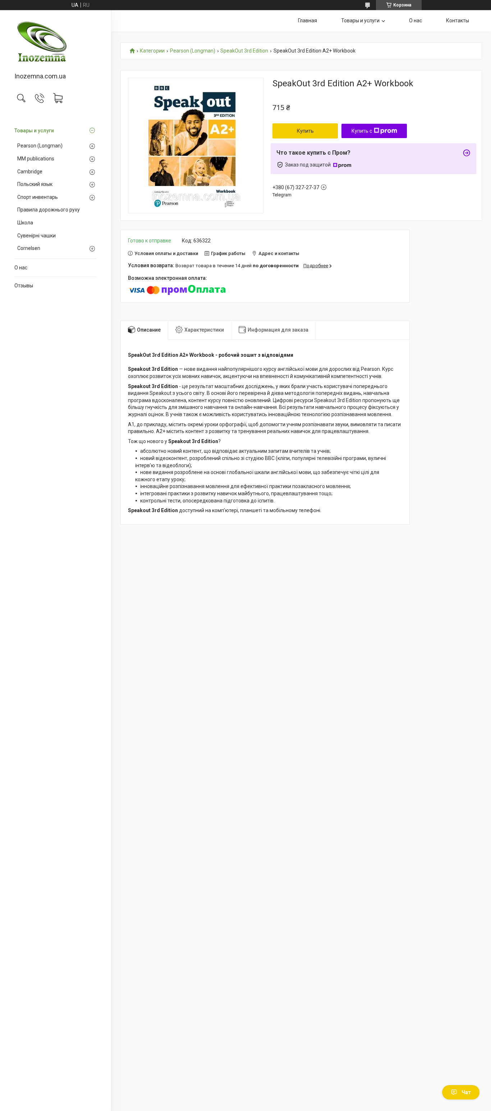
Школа (25, 223)
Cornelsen (28, 248)
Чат (466, 1092)
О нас (20, 267)
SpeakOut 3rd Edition (244, 51)
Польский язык (34, 184)
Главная (307, 20)
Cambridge (29, 171)
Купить (305, 131)
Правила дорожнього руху (48, 210)
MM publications (35, 158)
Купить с (362, 131)
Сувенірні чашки (36, 235)
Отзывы (23, 285)
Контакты (457, 20)
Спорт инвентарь (37, 197)
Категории (152, 51)
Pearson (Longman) (40, 146)
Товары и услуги (34, 130)
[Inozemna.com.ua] (55, 42)
